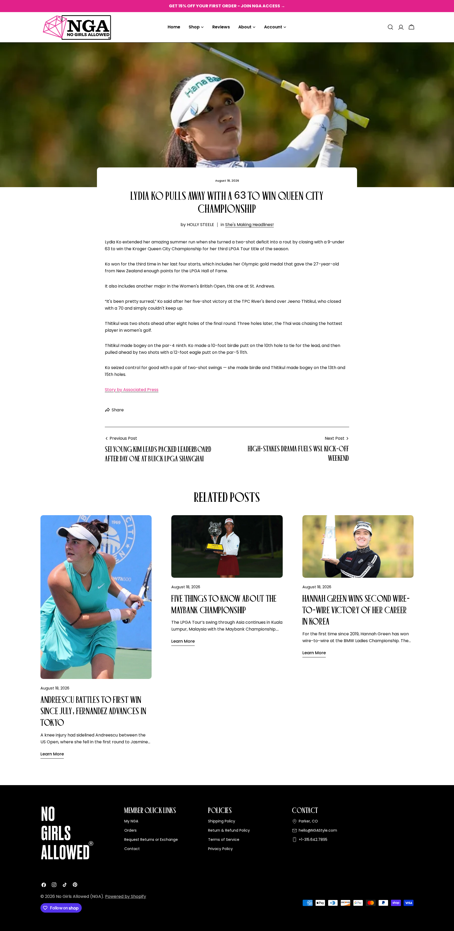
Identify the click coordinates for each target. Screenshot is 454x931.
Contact (132, 848)
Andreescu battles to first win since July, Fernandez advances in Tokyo (93, 711)
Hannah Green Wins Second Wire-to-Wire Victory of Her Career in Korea (356, 610)
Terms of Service (223, 839)
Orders (130, 830)
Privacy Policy (220, 848)
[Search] (390, 27)
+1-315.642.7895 (313, 839)
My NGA (131, 821)
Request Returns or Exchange (151, 839)
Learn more (52, 754)
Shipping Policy (221, 821)
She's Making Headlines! (249, 225)
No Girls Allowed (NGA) (79, 896)
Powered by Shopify (125, 896)
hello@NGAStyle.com (318, 830)
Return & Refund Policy (229, 830)
